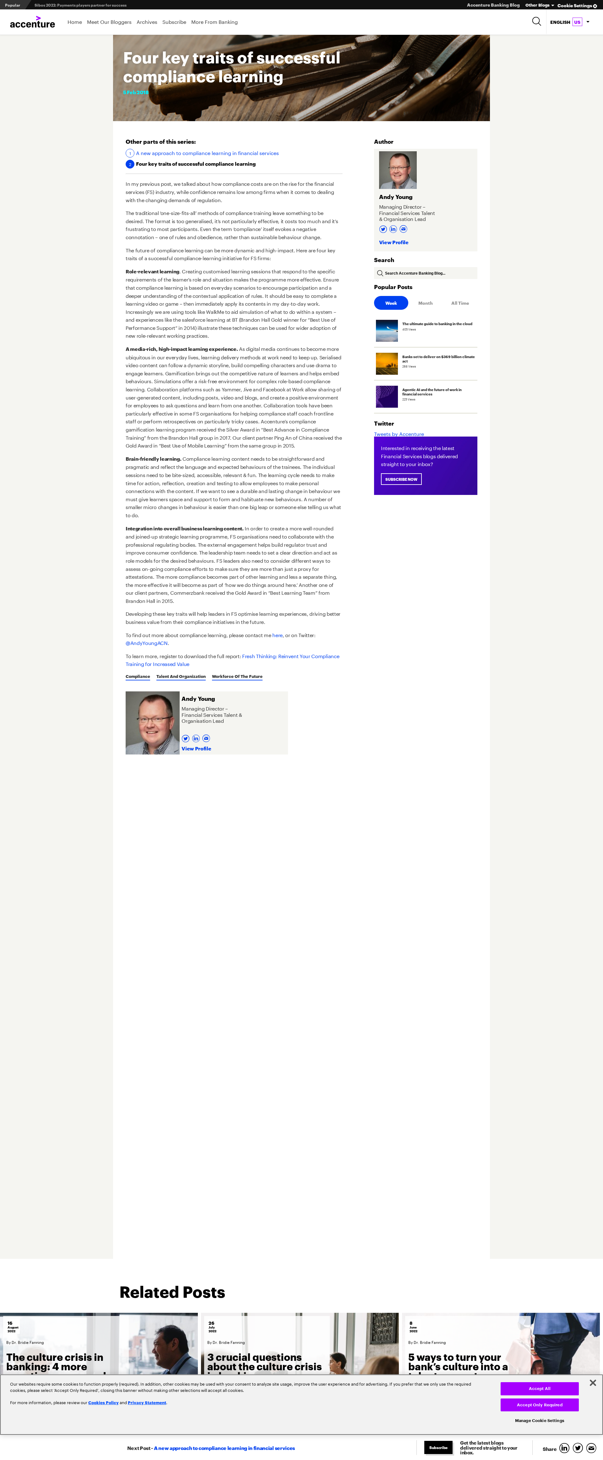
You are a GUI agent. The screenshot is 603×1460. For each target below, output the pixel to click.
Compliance (138, 676)
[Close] (593, 1383)
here (277, 634)
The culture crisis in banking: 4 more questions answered (56, 1366)
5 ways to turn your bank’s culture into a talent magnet (458, 1366)
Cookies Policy (103, 1402)
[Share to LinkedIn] (566, 1448)
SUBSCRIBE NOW (401, 479)
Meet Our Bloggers (109, 21)
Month (425, 303)
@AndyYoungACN (147, 642)
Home (75, 21)
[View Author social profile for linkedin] (197, 736)
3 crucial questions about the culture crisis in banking (264, 1366)
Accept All (540, 1389)
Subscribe (174, 21)
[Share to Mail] (592, 1448)
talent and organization (181, 676)
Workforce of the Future (237, 676)
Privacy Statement (147, 1402)
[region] (301, 1404)
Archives (147, 21)
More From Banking (214, 21)
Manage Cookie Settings (539, 1421)
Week (391, 303)
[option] (99, 1372)
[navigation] (569, 22)
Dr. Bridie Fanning (28, 1342)
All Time (460, 303)
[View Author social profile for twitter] (186, 736)
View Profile (196, 748)
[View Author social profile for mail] (207, 736)
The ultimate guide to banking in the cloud (74, 5)
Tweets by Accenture (399, 433)
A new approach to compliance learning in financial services (207, 152)
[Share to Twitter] (579, 1448)
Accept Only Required (539, 1405)
